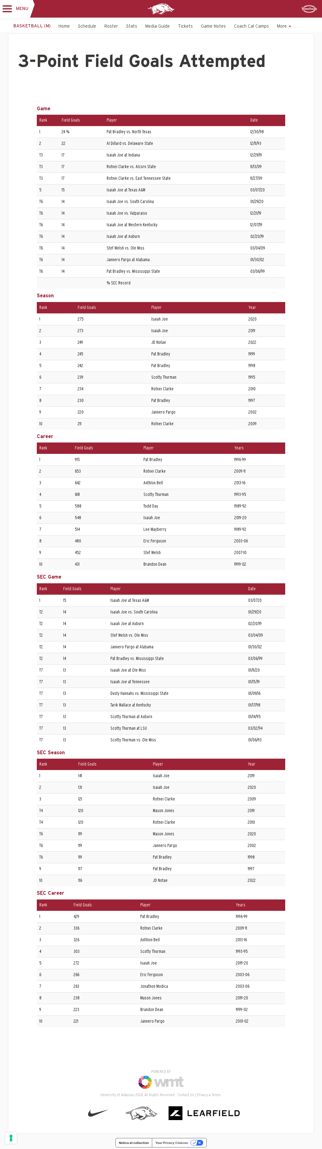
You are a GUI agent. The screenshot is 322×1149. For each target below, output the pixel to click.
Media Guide (157, 26)
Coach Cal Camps (251, 26)
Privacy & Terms (209, 1095)
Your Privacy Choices (171, 1143)
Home (64, 26)
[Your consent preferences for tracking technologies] (11, 1138)
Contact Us (185, 1095)
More (282, 26)
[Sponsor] (309, 9)
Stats (131, 26)
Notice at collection (134, 1143)
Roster (111, 26)
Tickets (185, 26)
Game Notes (213, 26)
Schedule (87, 26)
